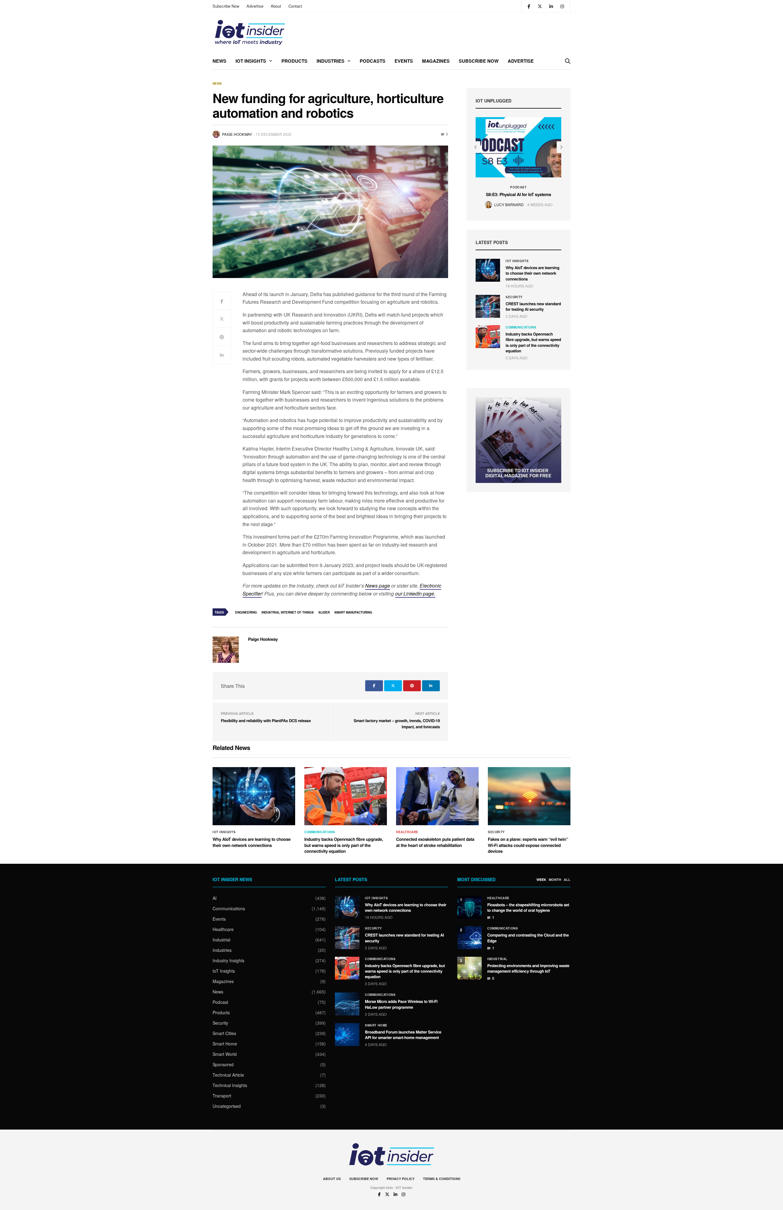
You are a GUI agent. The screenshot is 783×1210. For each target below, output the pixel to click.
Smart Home (225, 1043)
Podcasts (372, 61)
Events (404, 61)
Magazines (436, 61)
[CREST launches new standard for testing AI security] (488, 306)
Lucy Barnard (509, 204)
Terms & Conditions (441, 1178)
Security (514, 297)
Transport (222, 1095)
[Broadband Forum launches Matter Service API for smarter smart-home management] (347, 1034)
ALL (567, 880)
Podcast (518, 187)
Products (294, 61)
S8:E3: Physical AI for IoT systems (518, 194)
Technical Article (228, 1075)
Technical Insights (230, 1085)
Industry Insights (228, 960)
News (219, 61)
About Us (332, 1178)
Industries (330, 61)
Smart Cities (224, 1033)
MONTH (555, 880)
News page (377, 585)
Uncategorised (227, 1106)
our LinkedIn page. (415, 593)
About (276, 6)
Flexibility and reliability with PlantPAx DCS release (266, 720)
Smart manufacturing (353, 612)
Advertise (255, 6)
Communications (521, 327)
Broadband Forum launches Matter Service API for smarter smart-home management (403, 1034)
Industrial (221, 939)
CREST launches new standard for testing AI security (533, 306)
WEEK (541, 880)
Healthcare (407, 831)
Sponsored (223, 1064)
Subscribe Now (226, 6)
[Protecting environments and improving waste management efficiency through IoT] (469, 968)
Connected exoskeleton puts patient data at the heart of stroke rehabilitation (435, 842)
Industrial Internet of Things (288, 612)
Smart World (225, 1054)
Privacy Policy (400, 1178)
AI (215, 898)
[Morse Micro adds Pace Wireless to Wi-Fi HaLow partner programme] (347, 1004)
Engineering (246, 612)
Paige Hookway (237, 134)
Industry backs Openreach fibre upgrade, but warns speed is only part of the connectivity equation (533, 342)
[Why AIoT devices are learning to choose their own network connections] (488, 270)
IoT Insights (251, 61)
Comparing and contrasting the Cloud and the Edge (528, 937)
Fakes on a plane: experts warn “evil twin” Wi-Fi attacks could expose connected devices (528, 845)
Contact (295, 6)
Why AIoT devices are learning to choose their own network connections (532, 273)
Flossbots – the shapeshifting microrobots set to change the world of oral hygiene (528, 907)
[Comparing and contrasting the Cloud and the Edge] (469, 937)
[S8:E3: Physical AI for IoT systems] (518, 147)
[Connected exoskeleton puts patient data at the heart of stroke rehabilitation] (437, 796)
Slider (324, 612)
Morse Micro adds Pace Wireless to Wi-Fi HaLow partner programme (401, 1004)
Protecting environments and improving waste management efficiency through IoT (528, 968)
